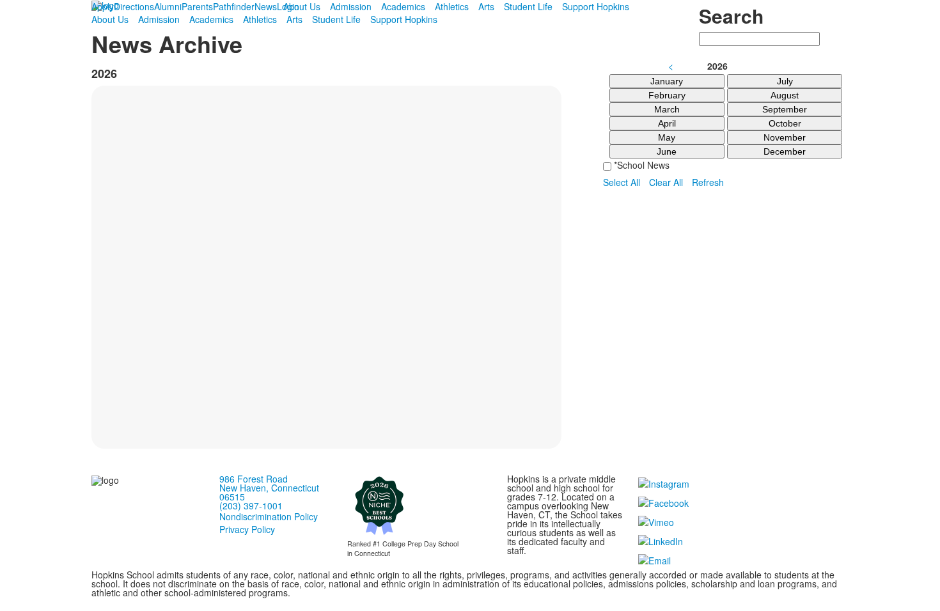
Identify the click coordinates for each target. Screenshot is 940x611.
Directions (134, 6)
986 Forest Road (253, 478)
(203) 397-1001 (251, 505)
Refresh (708, 182)
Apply (102, 6)
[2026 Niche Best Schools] (379, 505)
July (785, 81)
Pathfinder (234, 6)
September (784, 109)
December (785, 151)
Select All (621, 182)
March (667, 109)
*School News (640, 165)
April (667, 123)
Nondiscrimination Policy (268, 516)
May (666, 137)
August (785, 95)
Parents (197, 6)
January (666, 81)
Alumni (168, 6)
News (266, 6)
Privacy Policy (247, 529)
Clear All (666, 182)
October (785, 123)
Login (288, 6)
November (785, 137)
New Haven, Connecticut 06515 (269, 492)
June (667, 151)
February (666, 95)
